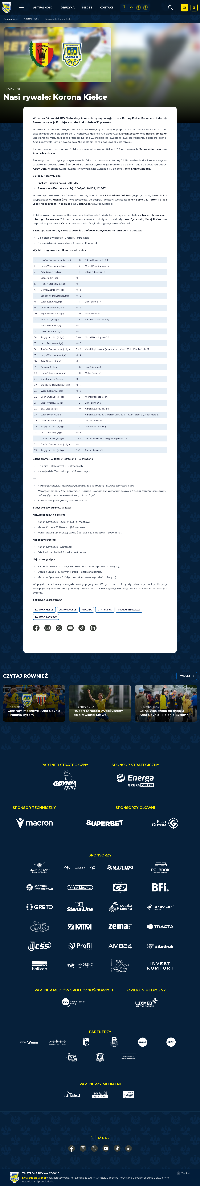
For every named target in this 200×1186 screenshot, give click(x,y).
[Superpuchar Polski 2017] (138, 7)
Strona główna (10, 19)
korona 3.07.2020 (46, 617)
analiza (87, 609)
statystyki (105, 609)
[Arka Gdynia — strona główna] (6, 7)
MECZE (87, 7)
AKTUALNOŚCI (43, 7)
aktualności (67, 609)
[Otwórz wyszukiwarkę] (170, 8)
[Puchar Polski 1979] (124, 7)
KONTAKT (107, 7)
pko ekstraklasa (129, 609)
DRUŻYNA (68, 7)
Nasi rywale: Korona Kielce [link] (58, 19)
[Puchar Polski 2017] (131, 7)
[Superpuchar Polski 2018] (145, 7)
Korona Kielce (44, 609)
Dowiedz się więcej (34, 1177)
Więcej (185, 676)
